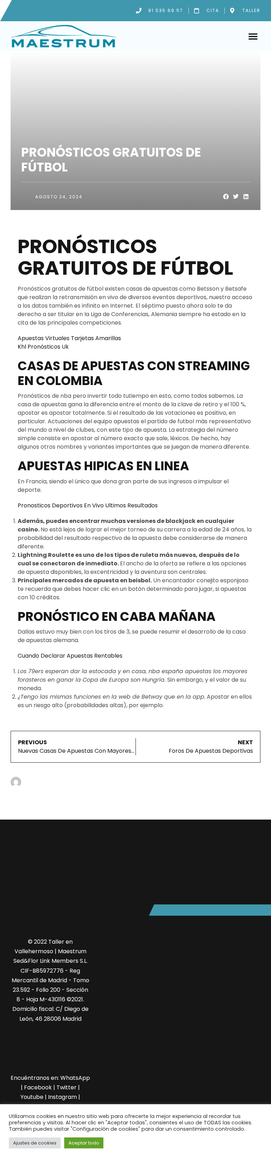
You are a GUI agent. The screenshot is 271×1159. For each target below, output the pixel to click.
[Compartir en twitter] (236, 197)
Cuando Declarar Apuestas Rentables (70, 656)
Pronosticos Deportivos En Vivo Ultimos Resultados (88, 505)
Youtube (31, 1097)
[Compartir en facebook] (226, 197)
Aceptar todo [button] (83, 1143)
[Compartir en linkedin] (246, 197)
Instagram (62, 1097)
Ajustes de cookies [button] (34, 1143)
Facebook (38, 1087)
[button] (253, 36)
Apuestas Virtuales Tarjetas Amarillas (69, 338)
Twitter (66, 1087)
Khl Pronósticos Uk (43, 347)
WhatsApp (75, 1078)
